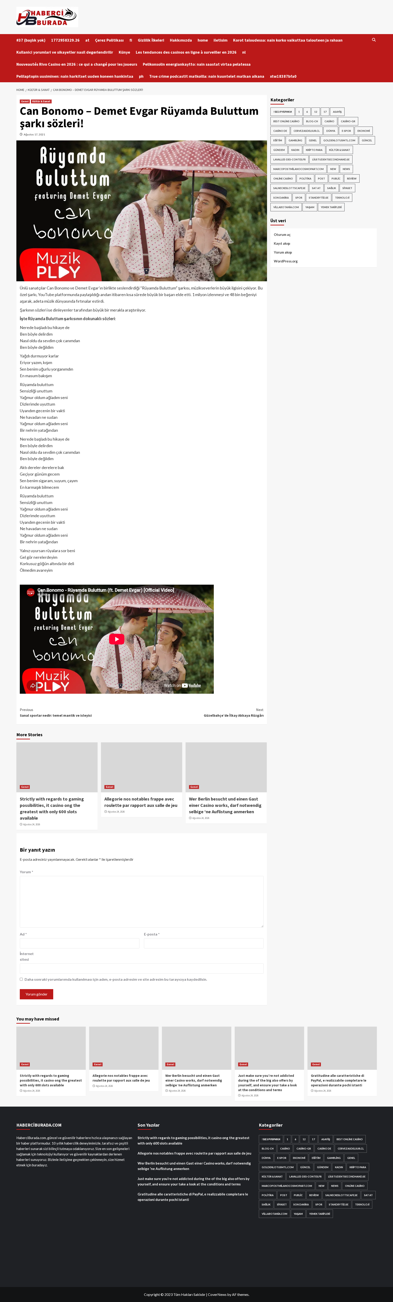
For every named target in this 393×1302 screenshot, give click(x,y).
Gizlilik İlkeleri (151, 40)
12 (315, 111)
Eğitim (277, 140)
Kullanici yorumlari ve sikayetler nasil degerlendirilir (64, 52)
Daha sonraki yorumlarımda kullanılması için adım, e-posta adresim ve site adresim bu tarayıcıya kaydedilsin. (116, 979)
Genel (24, 101)
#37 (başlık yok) (30, 40)
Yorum (26, 872)
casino (329, 121)
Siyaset (347, 188)
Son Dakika (281, 197)
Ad (23, 934)
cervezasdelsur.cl (307, 130)
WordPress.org (286, 261)
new (333, 168)
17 (325, 111)
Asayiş (337, 111)
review (352, 178)
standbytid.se (318, 197)
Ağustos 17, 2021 (34, 134)
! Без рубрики (282, 111)
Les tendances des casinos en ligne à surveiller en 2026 (186, 52)
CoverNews (217, 1294)
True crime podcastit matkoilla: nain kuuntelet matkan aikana (206, 76)
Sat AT (316, 188)
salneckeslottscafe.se (289, 188)
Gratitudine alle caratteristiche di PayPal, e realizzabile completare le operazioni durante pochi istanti (338, 1080)
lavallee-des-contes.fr (289, 159)
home (203, 40)
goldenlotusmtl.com (339, 140)
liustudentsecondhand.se (331, 159)
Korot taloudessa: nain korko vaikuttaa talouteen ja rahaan (288, 40)
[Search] (374, 40)
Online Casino (283, 178)
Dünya (330, 130)
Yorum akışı (283, 252)
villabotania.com (286, 207)
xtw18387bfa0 (283, 76)
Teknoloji (342, 197)
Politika (305, 178)
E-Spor (346, 130)
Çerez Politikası (109, 40)
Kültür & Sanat (41, 101)
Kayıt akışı (282, 243)
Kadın (295, 149)
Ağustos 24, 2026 (31, 824)
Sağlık (331, 188)
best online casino (286, 121)
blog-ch (312, 121)
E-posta (152, 934)
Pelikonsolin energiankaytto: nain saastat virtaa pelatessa (197, 64)
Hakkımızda (181, 40)
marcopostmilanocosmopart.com (298, 168)
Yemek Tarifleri (331, 207)
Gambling (295, 140)
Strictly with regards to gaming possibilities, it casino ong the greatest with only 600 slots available (51, 1080)
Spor (298, 197)
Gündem (279, 149)
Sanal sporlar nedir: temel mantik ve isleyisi (56, 712)
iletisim (220, 40)
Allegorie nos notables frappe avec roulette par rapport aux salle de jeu (194, 1153)
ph (141, 76)
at (87, 40)
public (336, 178)
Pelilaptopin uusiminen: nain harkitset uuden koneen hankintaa (74, 76)
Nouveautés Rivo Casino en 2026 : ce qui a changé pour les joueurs (76, 64)
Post (321, 178)
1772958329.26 (65, 40)
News (346, 168)
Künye (124, 52)
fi (130, 40)
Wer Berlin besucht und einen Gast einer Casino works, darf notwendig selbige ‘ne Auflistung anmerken (225, 805)
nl (244, 52)
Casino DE (280, 130)
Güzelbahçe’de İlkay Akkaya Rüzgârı (234, 712)
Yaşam (309, 207)
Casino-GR (348, 121)
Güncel (367, 140)
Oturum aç (282, 234)
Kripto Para (314, 149)
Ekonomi (364, 130)
